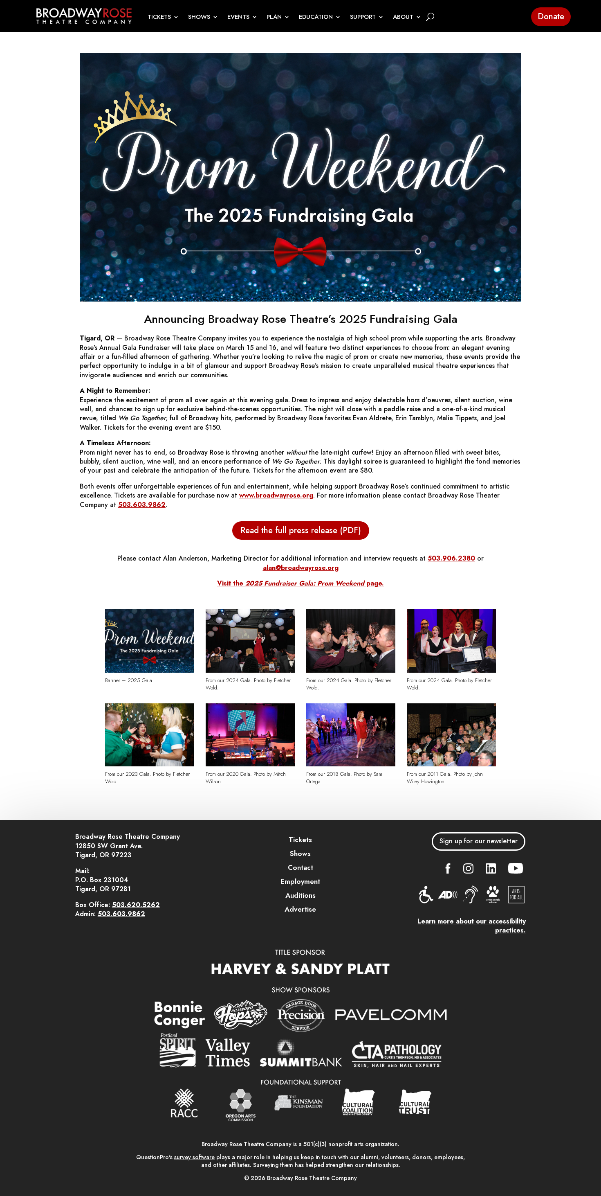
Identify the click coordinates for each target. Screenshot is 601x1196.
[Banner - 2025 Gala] (149, 670)
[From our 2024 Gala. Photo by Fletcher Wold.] (250, 670)
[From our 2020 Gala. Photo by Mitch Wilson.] (250, 764)
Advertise (300, 909)
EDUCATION (316, 17)
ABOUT (403, 17)
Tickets (300, 840)
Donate (551, 17)
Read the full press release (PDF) (300, 530)
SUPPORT (363, 17)
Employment (300, 881)
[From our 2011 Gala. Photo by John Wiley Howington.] (451, 764)
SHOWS (199, 17)
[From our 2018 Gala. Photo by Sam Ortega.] (350, 764)
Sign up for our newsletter (479, 841)
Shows (300, 853)
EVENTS (238, 17)
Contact (300, 867)
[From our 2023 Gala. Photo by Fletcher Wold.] (149, 764)
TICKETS (159, 17)
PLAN (274, 17)
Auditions (300, 895)
